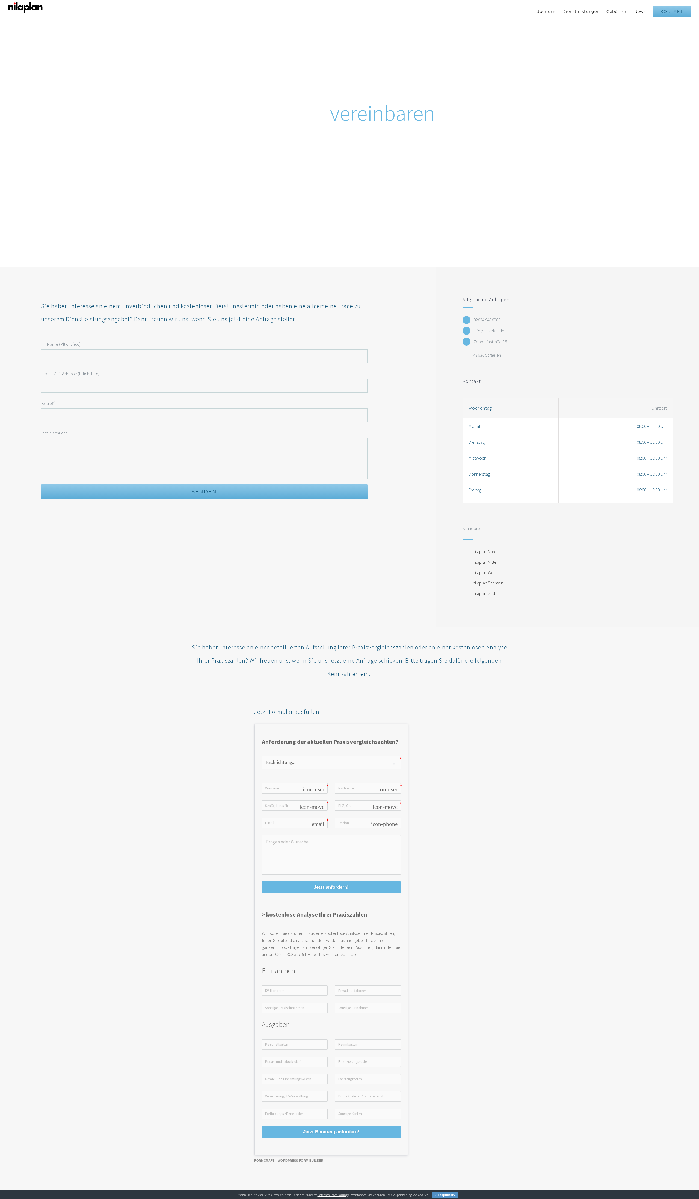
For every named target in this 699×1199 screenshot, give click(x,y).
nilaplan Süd (484, 593)
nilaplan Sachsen (488, 583)
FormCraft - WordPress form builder (289, 1160)
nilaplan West (485, 572)
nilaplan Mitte (485, 562)
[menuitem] (549, 11)
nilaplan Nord (485, 551)
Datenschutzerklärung (333, 1195)
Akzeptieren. (445, 1195)
